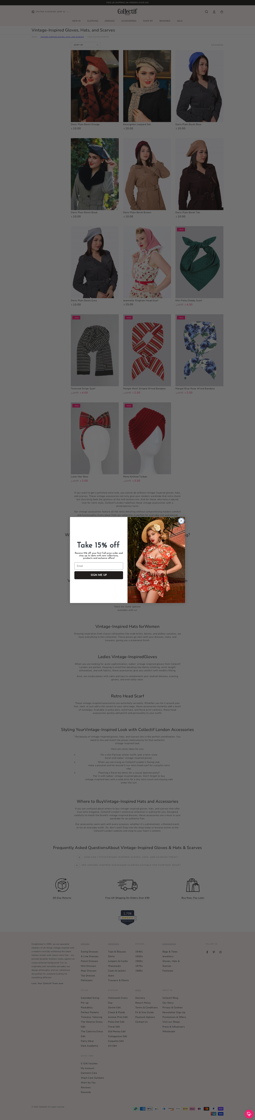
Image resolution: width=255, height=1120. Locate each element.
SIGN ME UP (99, 575)
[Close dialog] (181, 520)
